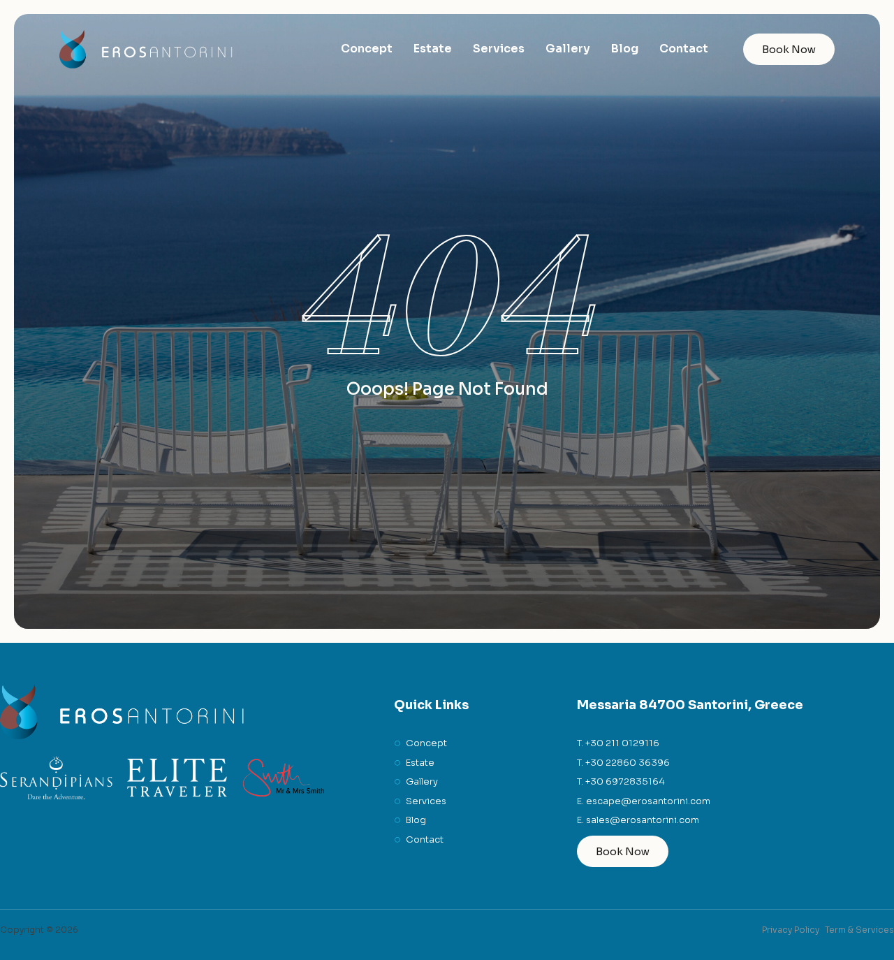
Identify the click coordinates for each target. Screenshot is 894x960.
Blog (624, 48)
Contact (683, 48)
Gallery (567, 48)
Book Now (789, 49)
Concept (367, 48)
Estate (432, 48)
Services (499, 48)
